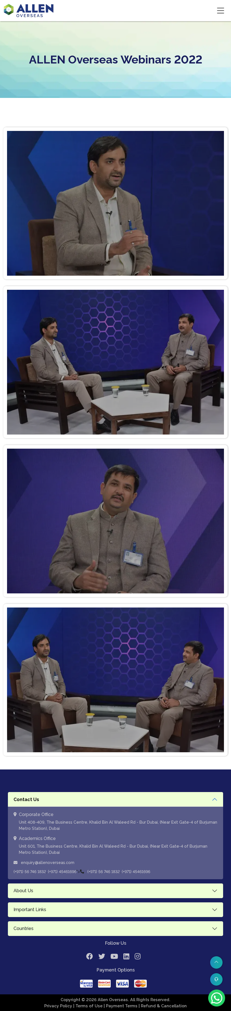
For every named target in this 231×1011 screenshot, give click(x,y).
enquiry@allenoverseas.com (47, 862)
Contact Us (26, 799)
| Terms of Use (88, 1005)
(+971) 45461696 (62, 871)
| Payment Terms (121, 1005)
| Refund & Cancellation (163, 1005)
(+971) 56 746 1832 (30, 871)
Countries (24, 928)
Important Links (30, 909)
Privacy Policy (58, 1005)
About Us (23, 890)
